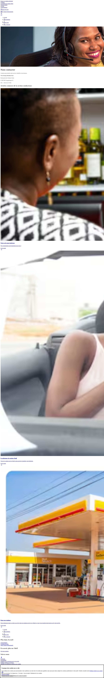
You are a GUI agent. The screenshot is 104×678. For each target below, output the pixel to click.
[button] (52, 8)
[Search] (52, 13)
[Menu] (52, 15)
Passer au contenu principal (7, 1)
